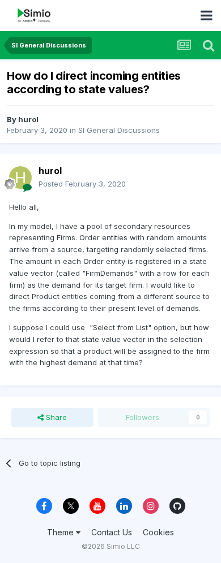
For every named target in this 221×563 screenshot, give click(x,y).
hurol (28, 119)
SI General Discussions (119, 130)
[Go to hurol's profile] (20, 177)
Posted (82, 183)
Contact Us (111, 532)
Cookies (158, 532)
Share (55, 417)
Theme (61, 532)
